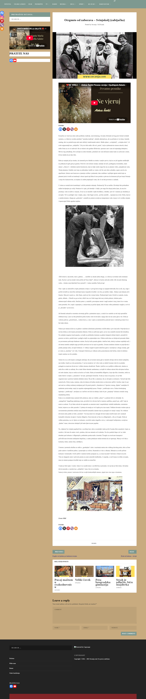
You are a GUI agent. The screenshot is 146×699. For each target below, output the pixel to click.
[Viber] (72, 129)
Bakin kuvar (104, 4)
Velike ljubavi (20, 4)
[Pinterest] (68, 129)
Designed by (18, 696)
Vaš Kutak (101, 24)
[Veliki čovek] (84, 571)
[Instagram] (2, 17)
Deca (72, 4)
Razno (11, 668)
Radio (54, 4)
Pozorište (39, 4)
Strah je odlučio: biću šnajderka (124, 582)
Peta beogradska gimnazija (103, 582)
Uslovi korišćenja (14, 673)
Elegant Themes (24, 696)
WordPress (38, 696)
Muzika (63, 4)
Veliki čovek (83, 579)
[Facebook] (60, 129)
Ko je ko (91, 4)
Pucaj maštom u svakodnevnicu (64, 583)
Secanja (94, 24)
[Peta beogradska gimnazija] (105, 571)
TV (47, 4)
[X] (64, 129)
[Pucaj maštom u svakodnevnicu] (64, 571)
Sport (81, 4)
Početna (7, 4)
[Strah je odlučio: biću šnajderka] (125, 571)
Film (30, 4)
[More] (76, 129)
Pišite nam (12, 663)
